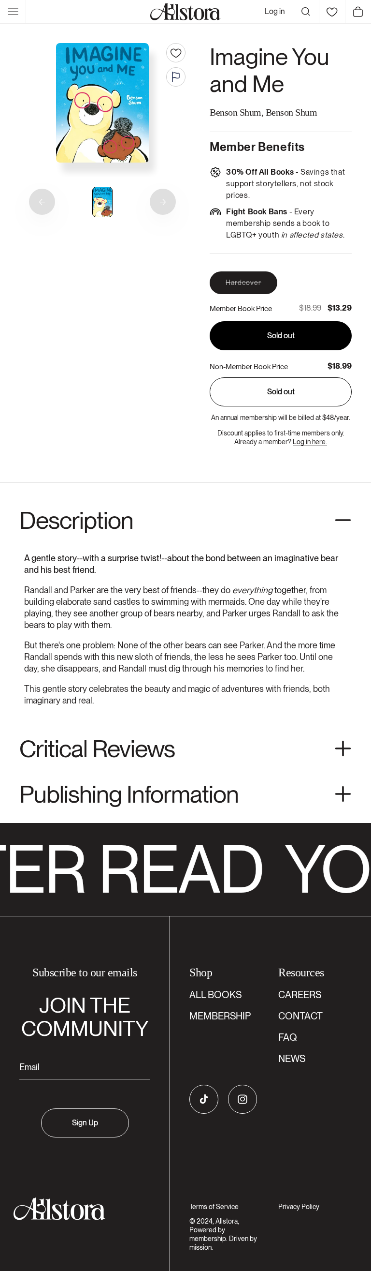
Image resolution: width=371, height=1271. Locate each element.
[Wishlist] (332, 11)
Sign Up (85, 1122)
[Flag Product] (176, 77)
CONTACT (300, 1016)
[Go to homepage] (79, 1208)
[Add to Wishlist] (176, 52)
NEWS (291, 1058)
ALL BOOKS (215, 995)
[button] (13, 11)
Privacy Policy (298, 1207)
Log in (275, 11)
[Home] (185, 11)
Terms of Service (214, 1207)
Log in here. (310, 442)
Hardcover (251, 286)
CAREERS (299, 995)
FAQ (287, 1037)
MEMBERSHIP (220, 1016)
